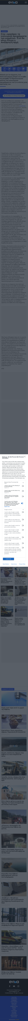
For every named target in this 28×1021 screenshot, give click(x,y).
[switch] (22, 486)
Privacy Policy (22, 564)
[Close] (25, 457)
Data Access (14, 564)
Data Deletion (6, 564)
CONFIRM (8, 559)
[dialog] (14, 510)
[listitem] (14, 483)
